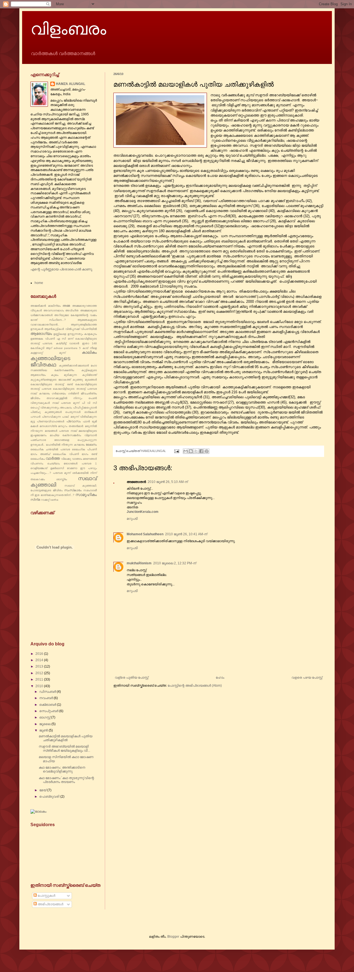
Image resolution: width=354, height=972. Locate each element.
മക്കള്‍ (34, 426)
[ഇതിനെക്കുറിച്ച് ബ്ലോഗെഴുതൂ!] (191, 451)
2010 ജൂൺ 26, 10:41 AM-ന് (186, 534)
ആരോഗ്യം (41, 333)
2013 (39, 666)
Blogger (173, 937)
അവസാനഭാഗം (53, 310)
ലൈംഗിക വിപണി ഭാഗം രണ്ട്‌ (75, 454)
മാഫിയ (54, 435)
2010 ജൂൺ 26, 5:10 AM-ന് (168, 482)
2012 (39, 673)
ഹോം (220, 677)
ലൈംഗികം (37, 458)
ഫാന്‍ (86, 421)
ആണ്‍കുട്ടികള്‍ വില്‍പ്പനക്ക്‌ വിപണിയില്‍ (70, 328)
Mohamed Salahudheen (145, 534)
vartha (54, 499)
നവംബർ (46, 698)
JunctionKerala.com (142, 512)
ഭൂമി (94, 421)
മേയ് (43, 790)
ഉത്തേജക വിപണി (42, 338)
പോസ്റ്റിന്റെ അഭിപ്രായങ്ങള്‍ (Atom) (195, 685)
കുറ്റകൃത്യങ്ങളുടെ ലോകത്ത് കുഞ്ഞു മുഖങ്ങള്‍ (63, 379)
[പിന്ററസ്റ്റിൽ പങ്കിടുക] (206, 451)
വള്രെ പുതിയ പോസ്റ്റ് (131, 677)
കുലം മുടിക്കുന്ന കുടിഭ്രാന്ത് (74, 374)
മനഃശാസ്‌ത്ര (48, 426)
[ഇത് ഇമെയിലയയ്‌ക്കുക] (185, 451)
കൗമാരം (44, 393)
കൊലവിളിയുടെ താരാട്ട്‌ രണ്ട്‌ (51, 384)
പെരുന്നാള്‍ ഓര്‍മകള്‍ (81, 411)
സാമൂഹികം (86, 494)
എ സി (61, 338)
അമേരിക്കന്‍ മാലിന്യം (45, 305)
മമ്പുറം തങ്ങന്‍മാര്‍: (71, 426)
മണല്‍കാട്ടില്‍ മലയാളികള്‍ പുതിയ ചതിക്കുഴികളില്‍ (65, 738)
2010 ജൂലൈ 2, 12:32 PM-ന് (174, 563)
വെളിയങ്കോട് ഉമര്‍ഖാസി (47, 468)
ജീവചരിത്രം (89, 393)
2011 (39, 679)
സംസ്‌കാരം (73, 490)
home (39, 283)
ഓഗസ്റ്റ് (45, 717)
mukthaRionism (139, 563)
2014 (39, 660)
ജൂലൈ (45, 724)
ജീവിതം (35, 398)
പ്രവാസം (73, 421)
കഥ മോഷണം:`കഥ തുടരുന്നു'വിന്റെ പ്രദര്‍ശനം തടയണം (66, 780)
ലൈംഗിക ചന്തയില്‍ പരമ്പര (50, 449)
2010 (39, 686)
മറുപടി (132, 519)
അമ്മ (66, 305)
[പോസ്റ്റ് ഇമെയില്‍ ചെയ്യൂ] (176, 451)
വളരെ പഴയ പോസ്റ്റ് (306, 677)
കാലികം (89, 352)
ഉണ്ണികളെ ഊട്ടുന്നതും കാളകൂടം (75, 333)
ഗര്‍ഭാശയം (59, 393)
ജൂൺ (44, 730)
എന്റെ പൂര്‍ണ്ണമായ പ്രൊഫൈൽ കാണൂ (61, 269)
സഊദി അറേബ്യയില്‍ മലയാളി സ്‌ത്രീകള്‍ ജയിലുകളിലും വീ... (64, 748)
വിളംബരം (68, 28)
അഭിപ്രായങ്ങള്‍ (50, 904)
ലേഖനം (91, 444)
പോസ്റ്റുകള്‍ (46, 896)
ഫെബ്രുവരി (49, 796)
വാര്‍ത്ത (53, 458)
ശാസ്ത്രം (61, 479)
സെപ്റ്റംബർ (49, 711)
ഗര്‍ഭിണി (73, 393)
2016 (39, 654)
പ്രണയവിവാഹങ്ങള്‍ (50, 421)
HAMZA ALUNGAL (70, 84)
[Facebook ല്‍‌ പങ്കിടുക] (201, 451)
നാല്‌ (55, 402)
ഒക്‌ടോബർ (48, 705)
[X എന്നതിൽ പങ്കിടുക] (196, 451)
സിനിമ (35, 499)
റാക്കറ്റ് (45, 499)
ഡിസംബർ (48, 692)
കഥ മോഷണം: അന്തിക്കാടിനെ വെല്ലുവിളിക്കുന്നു (62, 769)
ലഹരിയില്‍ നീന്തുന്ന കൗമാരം (65, 444)
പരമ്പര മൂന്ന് (70, 402)
